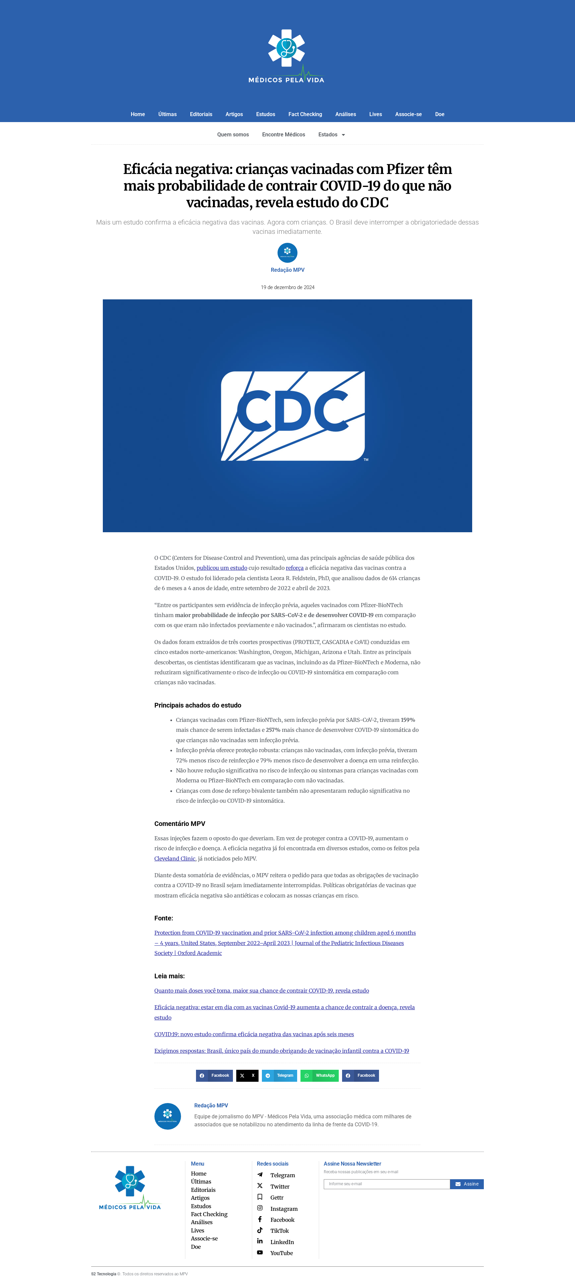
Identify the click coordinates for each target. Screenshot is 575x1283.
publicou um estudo (222, 567)
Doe (440, 114)
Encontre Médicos (283, 134)
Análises (345, 114)
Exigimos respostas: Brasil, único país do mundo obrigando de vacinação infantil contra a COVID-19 (281, 1050)
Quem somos (233, 134)
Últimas (167, 114)
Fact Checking (305, 114)
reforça (295, 567)
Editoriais (201, 114)
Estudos (265, 114)
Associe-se (408, 114)
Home (138, 114)
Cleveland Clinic (174, 858)
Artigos (234, 114)
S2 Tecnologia (103, 1274)
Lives (375, 114)
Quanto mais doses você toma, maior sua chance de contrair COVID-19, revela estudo (261, 990)
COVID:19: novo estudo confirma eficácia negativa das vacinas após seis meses (254, 1034)
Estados (327, 134)
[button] (214, 1076)
